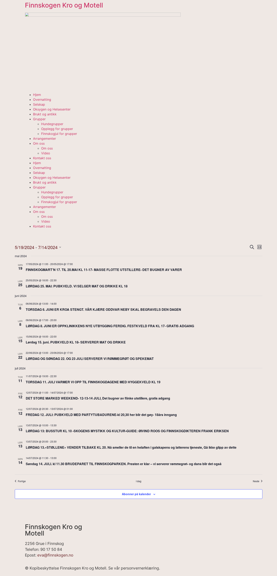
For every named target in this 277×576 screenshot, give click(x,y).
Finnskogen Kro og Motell (64, 5)
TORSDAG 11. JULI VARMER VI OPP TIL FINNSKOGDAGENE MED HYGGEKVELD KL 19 (93, 382)
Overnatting (42, 99)
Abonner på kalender (136, 494)
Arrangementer (44, 138)
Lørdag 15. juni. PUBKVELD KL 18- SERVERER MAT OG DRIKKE (76, 342)
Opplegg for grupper (57, 129)
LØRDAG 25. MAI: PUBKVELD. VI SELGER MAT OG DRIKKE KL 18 (77, 286)
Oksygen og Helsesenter (52, 109)
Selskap (39, 104)
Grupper (39, 119)
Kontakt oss (42, 158)
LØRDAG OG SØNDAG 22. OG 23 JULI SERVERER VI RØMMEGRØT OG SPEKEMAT (90, 358)
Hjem (37, 95)
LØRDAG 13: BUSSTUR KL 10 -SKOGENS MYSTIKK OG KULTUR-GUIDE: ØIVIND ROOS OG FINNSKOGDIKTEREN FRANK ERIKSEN (127, 431)
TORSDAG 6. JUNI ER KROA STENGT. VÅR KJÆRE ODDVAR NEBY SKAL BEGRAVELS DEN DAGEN (103, 309)
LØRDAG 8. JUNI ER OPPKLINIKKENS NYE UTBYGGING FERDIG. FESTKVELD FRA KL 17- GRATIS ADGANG (110, 326)
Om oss (39, 143)
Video (45, 153)
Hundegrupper (52, 124)
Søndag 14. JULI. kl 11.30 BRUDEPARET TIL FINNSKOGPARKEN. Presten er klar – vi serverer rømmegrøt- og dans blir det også (123, 463)
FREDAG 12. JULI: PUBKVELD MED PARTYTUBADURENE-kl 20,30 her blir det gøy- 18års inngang (101, 414)
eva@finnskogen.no (55, 555)
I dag (138, 481)
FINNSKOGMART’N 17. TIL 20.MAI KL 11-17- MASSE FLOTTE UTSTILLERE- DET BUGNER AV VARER (104, 269)
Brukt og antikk (45, 114)
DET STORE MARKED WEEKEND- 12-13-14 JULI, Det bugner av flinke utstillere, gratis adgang (98, 398)
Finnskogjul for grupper (59, 134)
